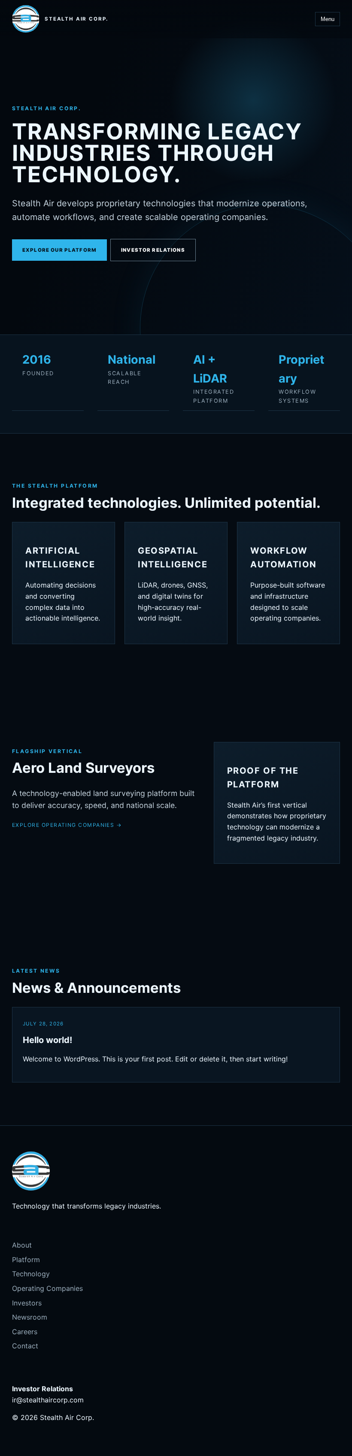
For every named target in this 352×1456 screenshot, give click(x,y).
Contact (25, 1345)
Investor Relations (153, 250)
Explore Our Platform (59, 250)
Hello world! (47, 1040)
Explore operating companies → (67, 825)
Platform (26, 1259)
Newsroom (29, 1317)
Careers (24, 1331)
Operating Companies (47, 1288)
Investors (27, 1303)
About (22, 1245)
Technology (31, 1273)
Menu (327, 19)
